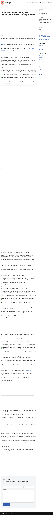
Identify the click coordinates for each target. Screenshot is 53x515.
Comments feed (42, 72)
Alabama (28, 48)
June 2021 (41, 49)
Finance (45, 2)
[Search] (51, 2)
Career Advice (40, 2)
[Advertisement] (18, 28)
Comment (5, 489)
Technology (34, 2)
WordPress (10, 513)
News (30, 2)
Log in (40, 69)
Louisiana (32, 48)
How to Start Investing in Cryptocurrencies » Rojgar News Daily (45, 36)
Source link (3, 456)
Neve (2, 513)
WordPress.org (42, 74)
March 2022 (41, 45)
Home (27, 2)
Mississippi (3, 50)
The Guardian (29, 370)
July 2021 (41, 47)
